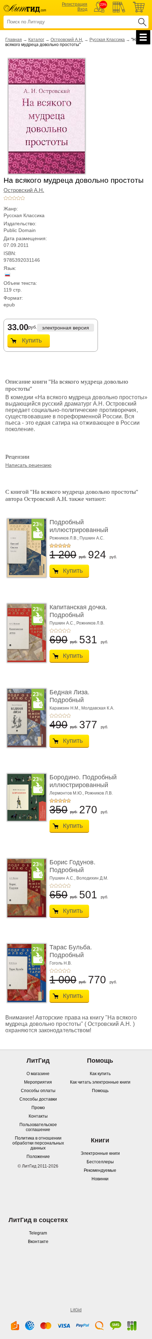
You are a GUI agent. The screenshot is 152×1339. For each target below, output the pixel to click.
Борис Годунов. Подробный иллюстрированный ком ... (78, 874)
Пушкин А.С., (62, 623)
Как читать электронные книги (100, 1082)
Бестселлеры (100, 1161)
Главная (13, 39)
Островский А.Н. (67, 39)
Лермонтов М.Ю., (66, 793)
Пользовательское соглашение (38, 1127)
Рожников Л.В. (90, 623)
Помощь (100, 1090)
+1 (6, 198)
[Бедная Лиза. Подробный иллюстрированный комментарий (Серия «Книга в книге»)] (25, 718)
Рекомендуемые (100, 1170)
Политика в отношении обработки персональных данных (38, 1143)
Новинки (100, 1178)
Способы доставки (38, 1099)
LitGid (76, 1309)
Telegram (38, 1233)
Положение (38, 1156)
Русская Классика (107, 39)
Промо (38, 1107)
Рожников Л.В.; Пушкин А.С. (76, 538)
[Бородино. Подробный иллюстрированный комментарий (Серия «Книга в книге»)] (25, 797)
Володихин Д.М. (92, 878)
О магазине (38, 1073)
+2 (10, 198)
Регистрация (74, 4)
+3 (14, 198)
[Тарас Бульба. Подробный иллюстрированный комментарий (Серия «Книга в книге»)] (25, 973)
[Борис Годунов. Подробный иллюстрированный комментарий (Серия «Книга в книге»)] (25, 888)
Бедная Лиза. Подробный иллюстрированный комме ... (78, 704)
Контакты (38, 1116)
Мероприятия (38, 1082)
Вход (82, 9)
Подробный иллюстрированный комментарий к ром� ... (84, 530)
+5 (23, 198)
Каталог (36, 39)
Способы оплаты (38, 1090)
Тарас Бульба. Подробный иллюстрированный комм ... (78, 959)
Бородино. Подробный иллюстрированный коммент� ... (83, 785)
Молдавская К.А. (97, 708)
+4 (18, 198)
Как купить (100, 1073)
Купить (32, 340)
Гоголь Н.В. (60, 963)
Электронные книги (100, 1153)
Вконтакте (38, 1241)
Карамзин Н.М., (64, 708)
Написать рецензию (28, 465)
